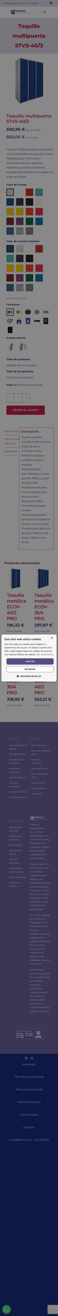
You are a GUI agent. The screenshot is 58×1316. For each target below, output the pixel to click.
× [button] (52, 638)
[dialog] (29, 657)
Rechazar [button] (30, 669)
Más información (44, 654)
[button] (29, 676)
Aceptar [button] (30, 661)
